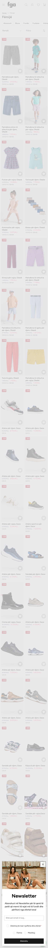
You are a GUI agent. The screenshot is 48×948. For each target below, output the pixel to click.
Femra (19, 933)
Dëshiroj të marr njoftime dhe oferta (25, 926)
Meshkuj (31, 933)
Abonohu (24, 941)
